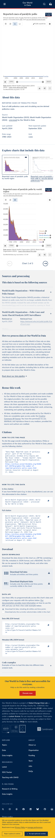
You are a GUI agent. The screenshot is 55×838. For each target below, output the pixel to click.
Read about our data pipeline (13, 376)
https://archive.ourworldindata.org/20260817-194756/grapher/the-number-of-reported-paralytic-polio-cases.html (23, 466)
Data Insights (7, 755)
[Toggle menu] (4, 4)
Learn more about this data (18, 87)
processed (13, 120)
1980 (11, 245)
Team (31, 761)
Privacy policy (7, 817)
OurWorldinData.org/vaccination (13, 254)
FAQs (22, 722)
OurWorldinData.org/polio (11, 89)
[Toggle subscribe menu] (50, 4)
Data (4, 750)
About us (32, 745)
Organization (34, 750)
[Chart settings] (50, 24)
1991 (11, 82)
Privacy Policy (20, 827)
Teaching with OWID (10, 777)
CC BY (23, 89)
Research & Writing (9, 789)
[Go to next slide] (45, 263)
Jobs (30, 766)
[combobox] (44, 4)
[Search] (44, 4)
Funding (32, 755)
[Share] (45, 88)
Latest (4, 767)
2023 (49, 82)
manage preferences (34, 827)
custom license (14, 716)
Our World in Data (27, 4)
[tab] (5, 24)
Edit (40, 24)
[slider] (17, 81)
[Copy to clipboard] (46, 453)
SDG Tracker (7, 772)
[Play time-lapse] (5, 82)
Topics (4, 745)
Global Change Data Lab (38, 703)
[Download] (39, 88)
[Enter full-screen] (50, 88)
